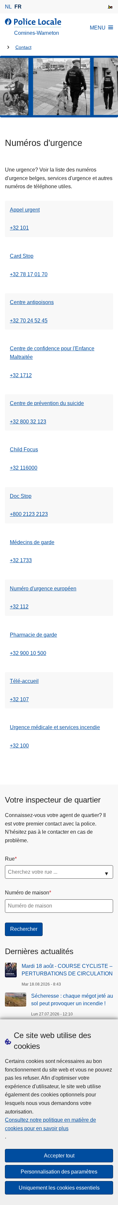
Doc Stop (20, 496)
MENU (98, 28)
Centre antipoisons (32, 302)
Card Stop (21, 256)
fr (18, 7)
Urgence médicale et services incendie (55, 727)
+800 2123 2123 (29, 514)
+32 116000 (23, 468)
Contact (23, 47)
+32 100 (19, 745)
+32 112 (19, 606)
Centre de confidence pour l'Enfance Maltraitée (52, 353)
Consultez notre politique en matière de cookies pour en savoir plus (50, 1124)
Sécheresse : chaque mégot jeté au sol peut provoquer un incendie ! (72, 999)
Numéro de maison (27, 892)
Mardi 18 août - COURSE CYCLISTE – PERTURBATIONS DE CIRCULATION (67, 969)
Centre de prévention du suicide (47, 403)
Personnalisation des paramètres (59, 1171)
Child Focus (24, 449)
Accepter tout (59, 1155)
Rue (10, 859)
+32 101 (19, 228)
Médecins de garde (32, 542)
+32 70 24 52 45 (29, 320)
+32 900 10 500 (28, 653)
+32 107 (19, 699)
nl (8, 7)
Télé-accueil (24, 681)
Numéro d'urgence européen (43, 588)
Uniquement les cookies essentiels (59, 1188)
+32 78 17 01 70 (29, 274)
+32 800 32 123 (28, 421)
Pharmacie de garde (33, 635)
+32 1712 (21, 375)
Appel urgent (25, 210)
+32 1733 (21, 560)
